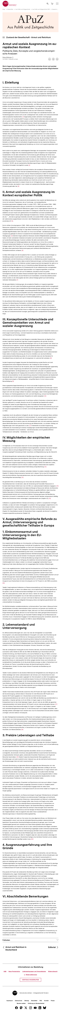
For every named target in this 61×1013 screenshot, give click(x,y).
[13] (22, 477)
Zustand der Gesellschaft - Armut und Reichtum (28, 37)
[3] (18, 186)
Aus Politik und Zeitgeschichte (22, 9)
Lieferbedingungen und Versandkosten (34, 971)
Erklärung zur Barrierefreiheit (36, 1003)
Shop (4, 9)
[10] (45, 396)
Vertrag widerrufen (30, 980)
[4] (12, 221)
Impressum (9, 1000)
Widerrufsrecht (52, 971)
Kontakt (46, 1000)
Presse (52, 1000)
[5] (12, 236)
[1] (23, 117)
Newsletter (34, 1000)
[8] (51, 358)
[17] (56, 704)
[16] (4, 583)
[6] (22, 250)
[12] (45, 467)
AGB (5, 971)
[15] (50, 498)
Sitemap (26, 1000)
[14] (57, 486)
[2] (29, 165)
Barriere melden (21, 1003)
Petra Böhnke (8, 57)
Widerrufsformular (31, 974)
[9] (13, 381)
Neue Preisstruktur (14, 971)
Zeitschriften (10, 9)
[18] (22, 729)
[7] (17, 280)
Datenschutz (18, 1000)
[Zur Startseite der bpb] (10, 6)
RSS (41, 1000)
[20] (32, 839)
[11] (30, 425)
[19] (17, 757)
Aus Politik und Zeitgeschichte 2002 (41, 9)
